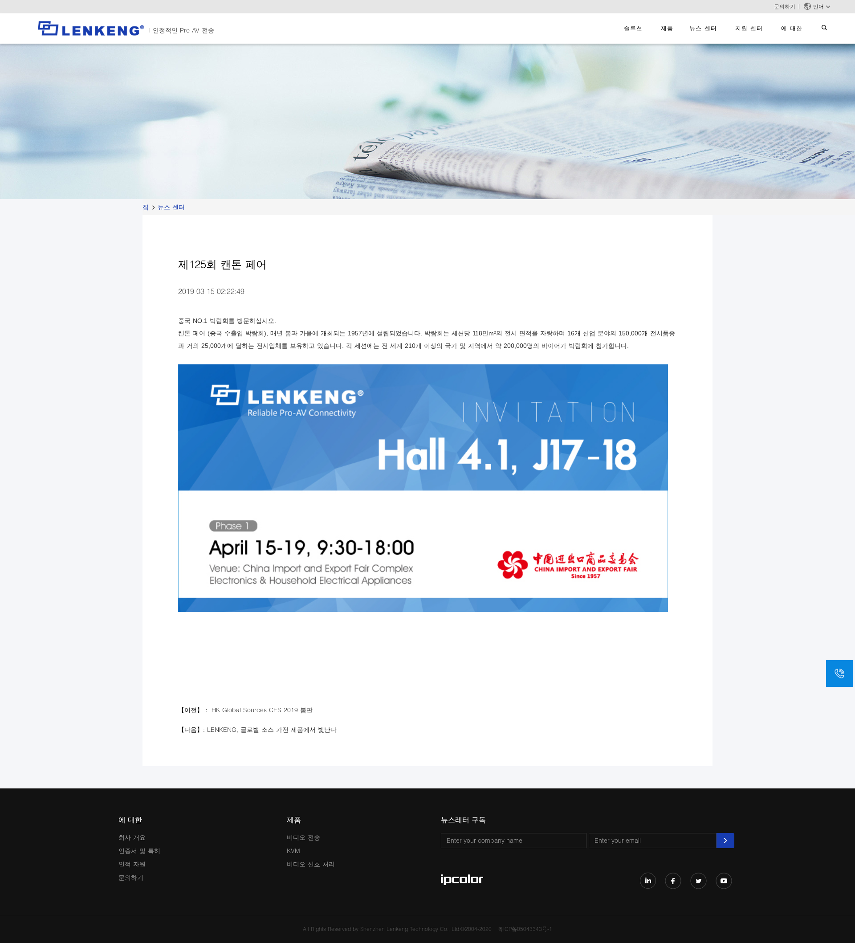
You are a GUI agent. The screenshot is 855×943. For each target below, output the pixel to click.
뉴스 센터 (703, 28)
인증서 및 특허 (139, 850)
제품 (667, 28)
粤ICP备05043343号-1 (525, 929)
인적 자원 (132, 864)
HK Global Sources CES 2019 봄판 (262, 710)
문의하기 (784, 6)
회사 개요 (132, 837)
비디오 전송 (303, 837)
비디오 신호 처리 (311, 864)
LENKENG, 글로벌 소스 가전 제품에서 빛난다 (272, 729)
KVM (293, 850)
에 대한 (791, 28)
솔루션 (633, 28)
